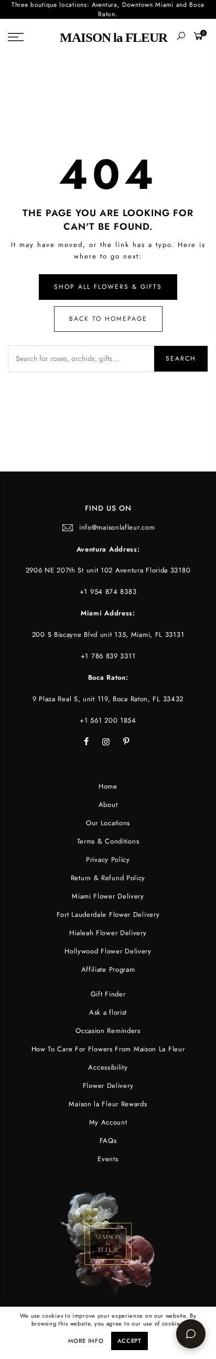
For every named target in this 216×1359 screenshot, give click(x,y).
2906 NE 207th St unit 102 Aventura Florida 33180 (108, 570)
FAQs (108, 1140)
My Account (108, 1122)
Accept (129, 1340)
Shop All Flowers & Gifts (108, 286)
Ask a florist (108, 1012)
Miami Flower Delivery (108, 896)
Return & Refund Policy (108, 878)
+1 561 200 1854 (108, 720)
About (108, 805)
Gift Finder (108, 994)
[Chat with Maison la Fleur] (191, 1334)
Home (108, 786)
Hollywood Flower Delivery (108, 951)
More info (85, 1340)
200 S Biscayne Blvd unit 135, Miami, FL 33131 (108, 634)
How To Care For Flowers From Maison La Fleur (108, 1049)
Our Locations (108, 823)
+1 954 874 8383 (108, 592)
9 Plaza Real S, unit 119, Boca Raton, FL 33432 (108, 699)
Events (108, 1159)
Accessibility (107, 1067)
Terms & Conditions (108, 841)
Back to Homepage (108, 318)
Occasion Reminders (108, 1031)
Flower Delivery (108, 1086)
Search (181, 358)
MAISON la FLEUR (113, 37)
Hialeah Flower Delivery (107, 933)
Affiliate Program (108, 969)
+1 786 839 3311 (108, 656)
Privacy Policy (108, 859)
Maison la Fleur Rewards (108, 1104)
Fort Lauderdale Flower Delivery (108, 914)
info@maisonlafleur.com (117, 527)
